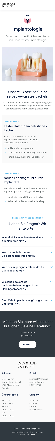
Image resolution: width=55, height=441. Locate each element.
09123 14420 (35, 385)
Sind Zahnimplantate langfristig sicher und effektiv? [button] (25, 302)
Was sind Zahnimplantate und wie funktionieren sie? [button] (22, 239)
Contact (33, 403)
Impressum (36, 428)
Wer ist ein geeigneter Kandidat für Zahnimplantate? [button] (23, 269)
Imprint (33, 406)
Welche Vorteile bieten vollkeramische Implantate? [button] (19, 254)
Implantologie (11, 121)
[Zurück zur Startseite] (8, 5)
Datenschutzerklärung (21, 428)
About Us (33, 400)
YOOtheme (32, 435)
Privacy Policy (35, 409)
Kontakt (27, 344)
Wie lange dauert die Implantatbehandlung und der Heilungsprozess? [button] (20, 285)
